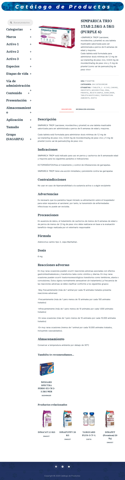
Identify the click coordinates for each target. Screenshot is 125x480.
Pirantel (85, 93)
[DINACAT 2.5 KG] (46, 419)
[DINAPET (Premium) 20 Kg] (110, 419)
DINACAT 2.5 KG (46, 432)
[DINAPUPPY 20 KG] (67, 419)
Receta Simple (96, 93)
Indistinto (86, 90)
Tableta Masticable (90, 95)
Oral (107, 90)
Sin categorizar (99, 84)
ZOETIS (94, 98)
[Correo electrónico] (69, 466)
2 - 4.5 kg (105, 87)
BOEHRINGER (46, 395)
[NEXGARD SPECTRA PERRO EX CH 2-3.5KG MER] (46, 369)
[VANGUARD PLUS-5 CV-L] (89, 419)
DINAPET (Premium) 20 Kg (110, 435)
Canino (114, 87)
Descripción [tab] (67, 109)
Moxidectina (98, 90)
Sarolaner (109, 93)
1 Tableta (96, 87)
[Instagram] (62, 466)
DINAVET (46, 436)
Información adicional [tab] (85, 109)
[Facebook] (56, 466)
